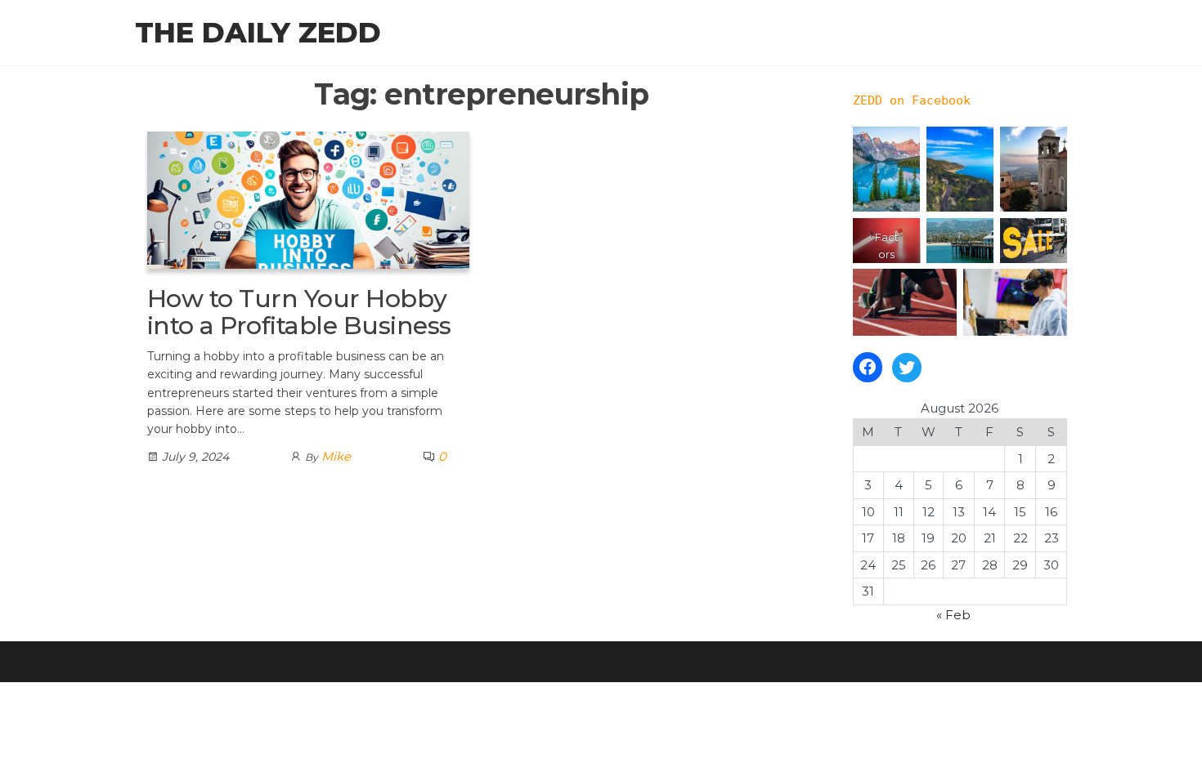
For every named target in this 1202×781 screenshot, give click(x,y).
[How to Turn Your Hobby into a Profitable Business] (308, 199)
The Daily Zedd (258, 33)
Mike (336, 456)
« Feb (953, 615)
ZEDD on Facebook (912, 100)
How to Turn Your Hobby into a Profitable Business (299, 312)
